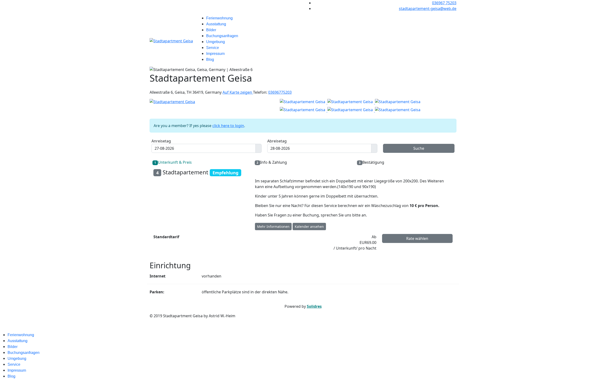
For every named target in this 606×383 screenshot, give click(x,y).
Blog (210, 59)
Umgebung (215, 42)
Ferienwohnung (219, 18)
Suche (418, 148)
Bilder (211, 30)
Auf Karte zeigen (238, 92)
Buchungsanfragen (222, 36)
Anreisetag (161, 141)
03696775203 (280, 92)
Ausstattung (216, 24)
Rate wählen (417, 238)
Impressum (215, 54)
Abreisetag (277, 141)
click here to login (228, 125)
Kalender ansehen (309, 226)
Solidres (314, 306)
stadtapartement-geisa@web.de (427, 8)
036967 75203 (444, 2)
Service (212, 48)
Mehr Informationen (273, 226)
